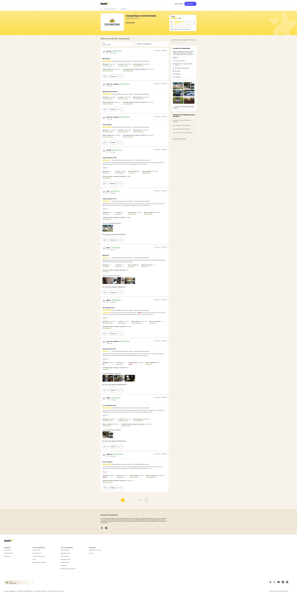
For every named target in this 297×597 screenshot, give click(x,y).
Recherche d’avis (37, 553)
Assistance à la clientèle (182, 68)
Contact (91, 553)
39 (139, 500)
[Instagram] (287, 582)
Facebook (178, 74)
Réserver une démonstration (68, 568)
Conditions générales (9, 591)
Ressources (7, 556)
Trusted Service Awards (39, 556)
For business (189, 4)
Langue (10, 581)
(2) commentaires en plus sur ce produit (122, 407)
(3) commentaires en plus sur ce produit (122, 310)
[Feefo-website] (105, 4)
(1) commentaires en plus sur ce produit (122, 61)
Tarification (64, 565)
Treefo (34, 559)
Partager (112, 76)
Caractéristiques (65, 550)
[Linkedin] (283, 582)
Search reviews (179, 4)
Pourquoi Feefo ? (8, 553)
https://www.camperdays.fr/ (133, 18)
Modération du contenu (95, 550)
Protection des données (41, 591)
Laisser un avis (36, 550)
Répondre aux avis (65, 559)
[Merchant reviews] (112, 22)
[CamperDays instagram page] (106, 528)
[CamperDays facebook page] (102, 528)
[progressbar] (179, 21)
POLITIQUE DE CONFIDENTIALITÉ (25, 591)
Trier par (103, 43)
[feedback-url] (106, 61)
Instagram (178, 77)
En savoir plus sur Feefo (179, 138)
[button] (117, 44)
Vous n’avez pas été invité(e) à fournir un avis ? (183, 40)
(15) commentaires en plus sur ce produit (122, 351)
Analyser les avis (65, 562)
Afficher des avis (65, 556)
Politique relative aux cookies (56, 591)
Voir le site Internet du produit (141, 61)
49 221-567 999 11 (180, 60)
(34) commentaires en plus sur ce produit (122, 160)
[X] (274, 582)
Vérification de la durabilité (39, 562)
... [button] (133, 500)
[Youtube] (279, 582)
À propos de (7, 550)
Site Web (177, 71)
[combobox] (117, 44)
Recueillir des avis (65, 553)
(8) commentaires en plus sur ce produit (122, 94)
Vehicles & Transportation (111, 9)
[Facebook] (270, 582)
